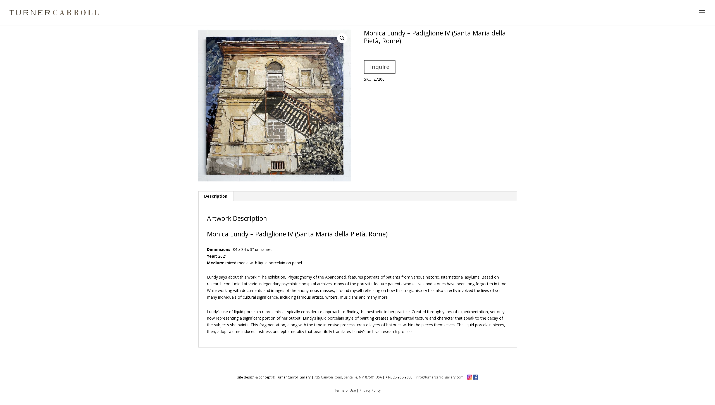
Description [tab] (215, 196)
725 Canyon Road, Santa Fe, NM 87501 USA (348, 377)
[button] (342, 38)
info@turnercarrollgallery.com (439, 377)
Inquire (379, 67)
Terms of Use (345, 390)
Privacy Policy (370, 390)
